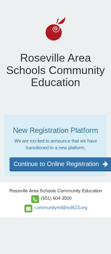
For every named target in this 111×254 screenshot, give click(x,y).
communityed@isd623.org (60, 207)
